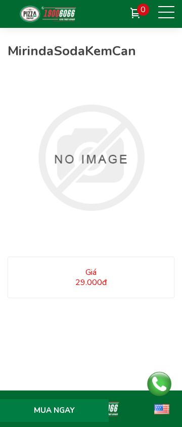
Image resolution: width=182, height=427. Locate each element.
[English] (161, 408)
